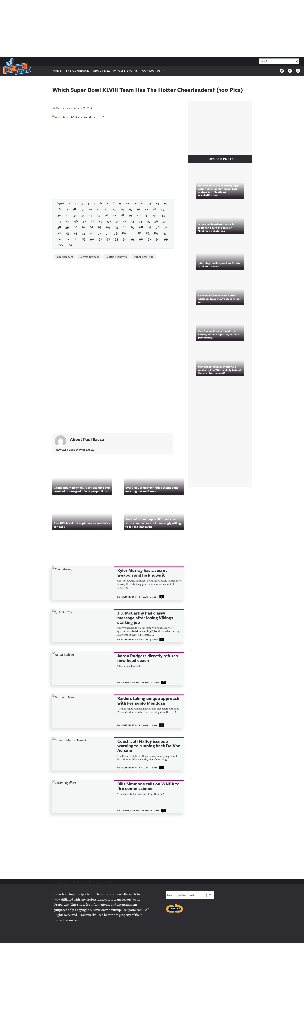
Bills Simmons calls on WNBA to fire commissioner (148, 786)
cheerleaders (65, 256)
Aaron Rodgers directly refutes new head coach (147, 658)
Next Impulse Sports (181, 895)
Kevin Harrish (130, 596)
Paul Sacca (62, 107)
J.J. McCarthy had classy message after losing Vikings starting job (145, 618)
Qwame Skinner (131, 682)
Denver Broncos (89, 256)
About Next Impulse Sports (115, 71)
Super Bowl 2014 (144, 256)
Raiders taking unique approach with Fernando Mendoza (148, 700)
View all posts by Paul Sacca (74, 449)
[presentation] (83, 583)
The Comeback (77, 71)
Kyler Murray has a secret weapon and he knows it (142, 572)
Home (57, 71)
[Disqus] (118, 304)
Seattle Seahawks (116, 256)
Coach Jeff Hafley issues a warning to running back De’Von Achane (148, 746)
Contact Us (151, 71)
